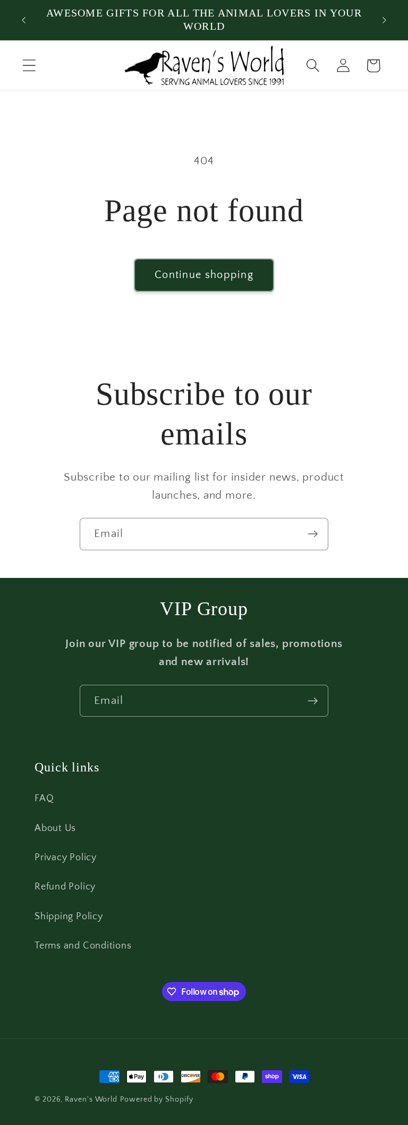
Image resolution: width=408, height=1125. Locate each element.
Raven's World (91, 1099)
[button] (29, 66)
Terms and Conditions (83, 946)
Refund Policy (65, 886)
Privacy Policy (66, 857)
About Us (55, 828)
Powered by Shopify (156, 1099)
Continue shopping (204, 275)
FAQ (44, 798)
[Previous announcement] (23, 20)
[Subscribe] (313, 534)
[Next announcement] (384, 20)
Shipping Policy (69, 916)
